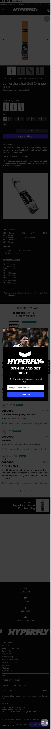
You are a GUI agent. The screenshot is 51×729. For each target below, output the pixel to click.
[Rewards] (42, 722)
